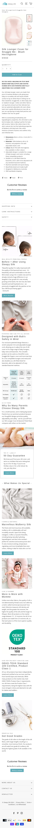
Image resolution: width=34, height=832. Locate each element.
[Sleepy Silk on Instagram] (22, 813)
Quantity (6, 65)
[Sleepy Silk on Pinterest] (18, 813)
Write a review (17, 194)
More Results (8, 295)
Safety (5, 217)
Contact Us (7, 788)
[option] (13, 30)
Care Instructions (11, 211)
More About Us (8, 782)
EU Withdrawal (21, 804)
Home (3, 10)
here (30, 356)
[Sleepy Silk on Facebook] (14, 813)
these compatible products (14, 156)
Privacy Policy (20, 802)
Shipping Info (8, 206)
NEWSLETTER (7, 794)
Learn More (9, 473)
